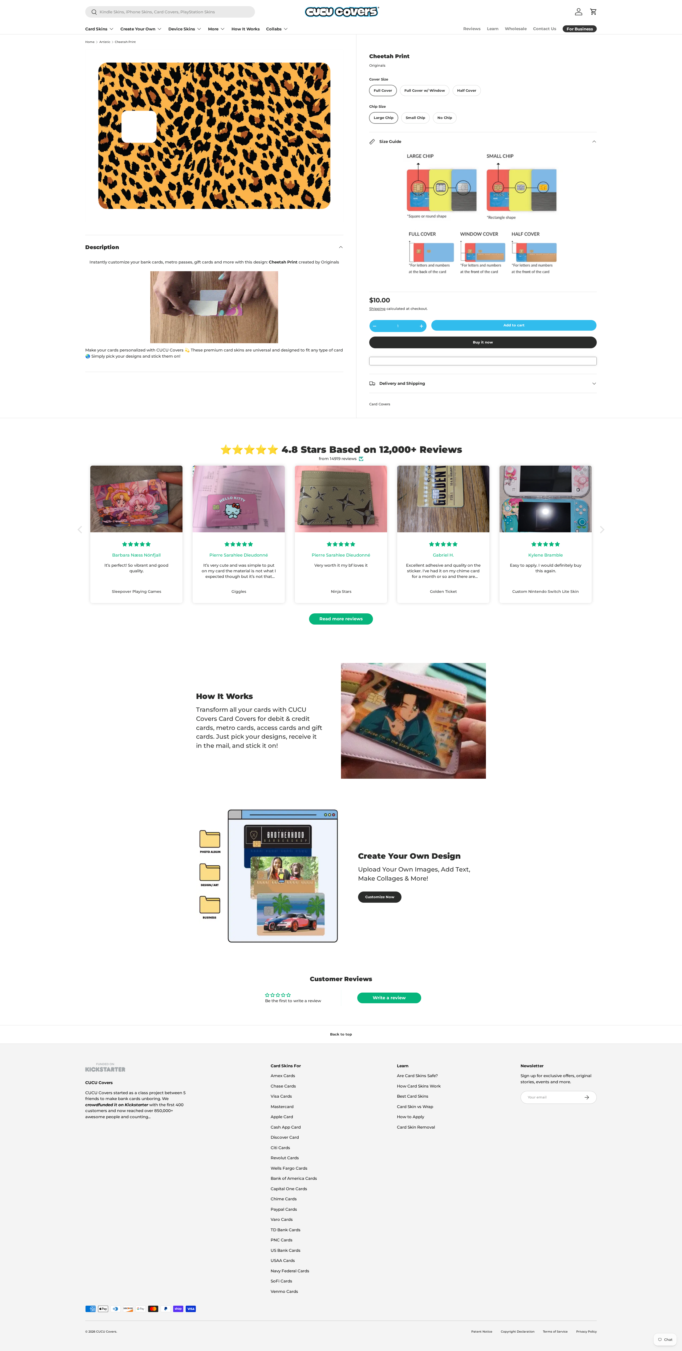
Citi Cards (280, 1147)
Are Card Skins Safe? (417, 1075)
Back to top (341, 1034)
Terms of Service (555, 1331)
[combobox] (170, 12)
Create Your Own (137, 28)
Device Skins (181, 28)
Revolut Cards (285, 1157)
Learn (492, 28)
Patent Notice (481, 1331)
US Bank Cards (286, 1250)
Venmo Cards (284, 1291)
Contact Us (544, 28)
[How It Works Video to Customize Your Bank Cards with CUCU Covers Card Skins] (214, 307)
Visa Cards (281, 1096)
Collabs (274, 28)
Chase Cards (283, 1086)
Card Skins (96, 28)
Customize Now (379, 897)
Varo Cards (282, 1219)
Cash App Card (286, 1127)
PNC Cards (282, 1239)
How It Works (246, 28)
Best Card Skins (412, 1096)
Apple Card (282, 1116)
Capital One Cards (289, 1188)
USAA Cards (283, 1260)
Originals (377, 65)
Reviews (472, 28)
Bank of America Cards (294, 1178)
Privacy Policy (586, 1331)
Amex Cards (283, 1075)
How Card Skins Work (419, 1086)
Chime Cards (284, 1198)
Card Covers (379, 404)
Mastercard (282, 1106)
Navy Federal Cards (290, 1270)
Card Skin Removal (416, 1127)
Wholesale (516, 28)
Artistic (104, 42)
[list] (214, 136)
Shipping (377, 308)
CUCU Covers (106, 1331)
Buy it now (483, 342)
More (213, 28)
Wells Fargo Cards (289, 1168)
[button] (81, 529)
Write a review (389, 997)
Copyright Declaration (517, 1331)
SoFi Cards (281, 1281)
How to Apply (410, 1116)
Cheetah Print (125, 42)
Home (90, 42)
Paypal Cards (284, 1209)
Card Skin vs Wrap (415, 1106)
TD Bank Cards (286, 1229)
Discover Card (285, 1137)
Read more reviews (341, 618)
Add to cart (514, 325)
